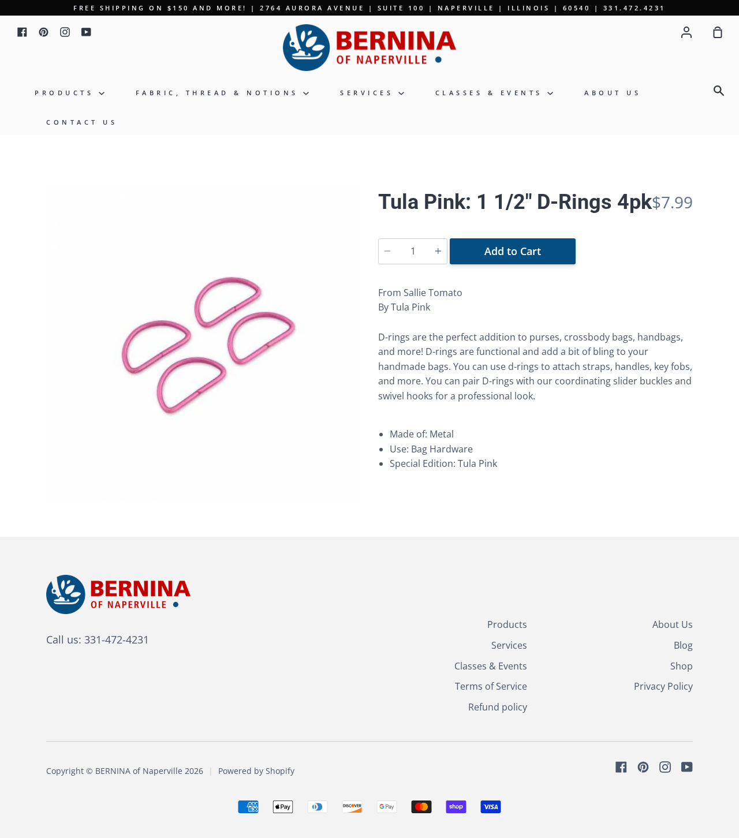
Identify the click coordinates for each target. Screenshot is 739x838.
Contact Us (81, 122)
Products (67, 92)
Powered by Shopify (256, 770)
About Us (612, 92)
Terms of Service (491, 686)
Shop (681, 666)
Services (369, 92)
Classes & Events (491, 92)
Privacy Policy (663, 686)
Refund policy (497, 707)
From (420, 292)
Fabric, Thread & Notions (220, 92)
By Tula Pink (404, 307)
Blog (683, 645)
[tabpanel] (203, 345)
